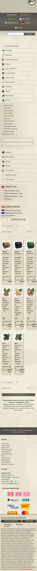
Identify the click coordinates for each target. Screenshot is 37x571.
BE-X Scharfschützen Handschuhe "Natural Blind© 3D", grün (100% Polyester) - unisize (18, 353)
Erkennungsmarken (9, 131)
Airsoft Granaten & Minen (11, 59)
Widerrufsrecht (6, 458)
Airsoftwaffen (8, 50)
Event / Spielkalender (13, 193)
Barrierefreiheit (5, 462)
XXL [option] (4, 318)
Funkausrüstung (9, 170)
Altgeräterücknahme (7, 464)
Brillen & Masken (9, 157)
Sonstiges (7, 166)
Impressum (5, 443)
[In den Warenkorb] (9, 279)
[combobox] (15, 34)
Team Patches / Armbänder (11, 129)
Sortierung (4, 225)
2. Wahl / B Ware (9, 179)
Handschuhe (7, 118)
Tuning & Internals (10, 77)
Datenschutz (5, 447)
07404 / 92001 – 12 (10, 481)
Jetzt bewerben (10, 215)
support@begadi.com (12, 483)
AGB (2, 456)
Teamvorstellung (12, 190)
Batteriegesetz (5, 460)
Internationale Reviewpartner (14, 213)
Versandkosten (28, 430)
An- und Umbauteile (10, 73)
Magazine (7, 64)
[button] (26, 23)
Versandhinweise (6, 454)
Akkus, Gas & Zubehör (11, 68)
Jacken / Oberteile (8, 110)
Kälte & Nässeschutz (9, 121)
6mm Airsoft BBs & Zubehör (12, 46)
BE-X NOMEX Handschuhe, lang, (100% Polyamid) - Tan (5, 305)
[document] (18, 543)
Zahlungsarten (5, 445)
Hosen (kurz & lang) (9, 116)
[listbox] (5, 318)
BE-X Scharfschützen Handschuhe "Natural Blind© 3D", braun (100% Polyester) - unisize (5, 353)
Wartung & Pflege (9, 82)
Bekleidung (8, 100)
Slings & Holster (9, 95)
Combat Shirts (7, 108)
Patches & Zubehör (9, 134)
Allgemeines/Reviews (14, 196)
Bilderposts (8, 199)
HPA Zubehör (8, 86)
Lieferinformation (6, 449)
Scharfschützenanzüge (10, 126)
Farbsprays (8, 161)
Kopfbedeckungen (8, 105)
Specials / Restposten (10, 175)
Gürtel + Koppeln (8, 113)
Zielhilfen (7, 91)
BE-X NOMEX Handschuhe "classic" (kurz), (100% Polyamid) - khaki (18, 306)
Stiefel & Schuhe (8, 123)
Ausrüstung (8, 152)
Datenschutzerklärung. (26, 569)
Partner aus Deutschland (13, 210)
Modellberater (8, 55)
